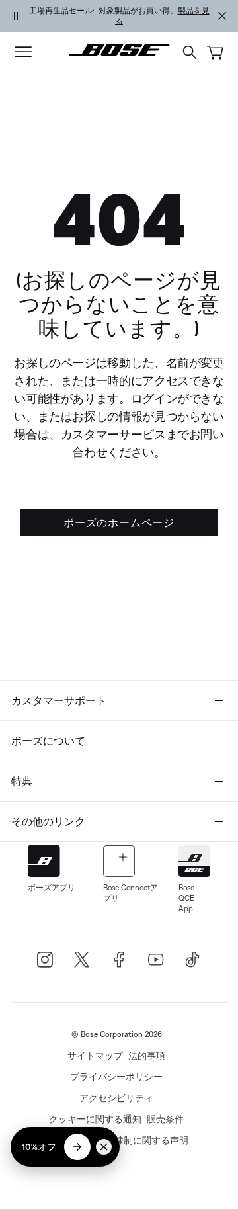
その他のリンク (48, 821)
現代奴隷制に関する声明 (137, 1140)
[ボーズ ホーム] (119, 50)
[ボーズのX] (82, 960)
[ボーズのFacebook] (119, 960)
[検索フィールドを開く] (189, 52)
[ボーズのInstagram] (45, 960)
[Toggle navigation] (23, 52)
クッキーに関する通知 (95, 1119)
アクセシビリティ (116, 1098)
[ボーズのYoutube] (156, 960)
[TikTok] (193, 960)
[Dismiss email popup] (104, 1147)
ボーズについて (48, 741)
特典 (21, 781)
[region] (119, 16)
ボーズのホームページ (119, 522)
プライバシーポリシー (116, 1076)
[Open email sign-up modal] (77, 1147)
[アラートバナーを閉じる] (222, 15)
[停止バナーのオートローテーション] (15, 15)
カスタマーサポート (58, 700)
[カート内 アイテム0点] (215, 53)
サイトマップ (95, 1055)
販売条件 (165, 1119)
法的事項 (146, 1055)
